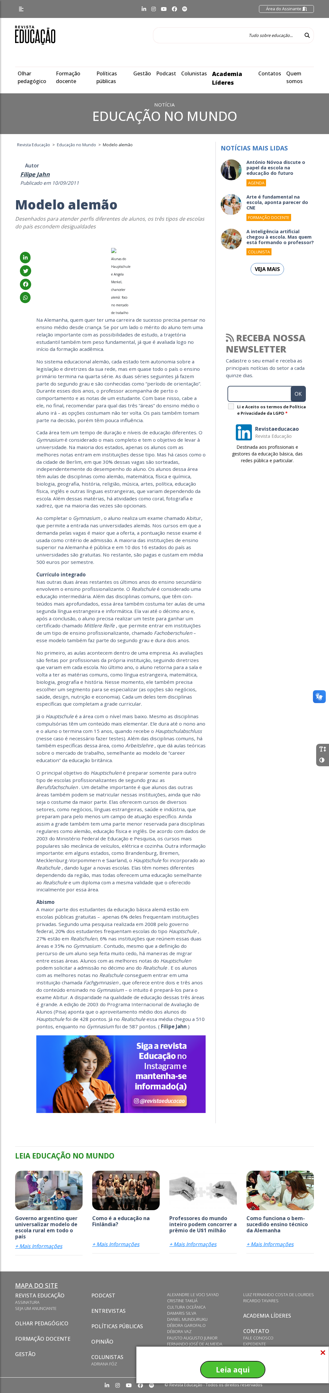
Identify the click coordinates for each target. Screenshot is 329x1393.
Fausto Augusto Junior (192, 1338)
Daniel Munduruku (187, 1319)
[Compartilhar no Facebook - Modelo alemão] (25, 284)
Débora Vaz (179, 1331)
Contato (256, 1331)
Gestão (142, 73)
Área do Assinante (284, 9)
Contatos (269, 73)
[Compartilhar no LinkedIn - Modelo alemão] (25, 257)
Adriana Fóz (104, 1364)
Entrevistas (108, 1310)
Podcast (166, 73)
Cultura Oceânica (186, 1307)
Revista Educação (40, 1295)
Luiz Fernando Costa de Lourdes (278, 1294)
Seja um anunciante (36, 1308)
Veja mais (267, 269)
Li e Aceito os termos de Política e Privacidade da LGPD (271, 410)
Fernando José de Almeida (194, 1344)
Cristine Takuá (182, 1301)
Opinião (102, 1341)
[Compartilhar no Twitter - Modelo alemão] (25, 271)
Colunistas (194, 73)
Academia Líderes (267, 1315)
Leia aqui (233, 1369)
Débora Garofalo (186, 1325)
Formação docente (42, 1338)
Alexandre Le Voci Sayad (193, 1294)
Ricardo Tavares (261, 1301)
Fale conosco (258, 1338)
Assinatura (27, 1302)
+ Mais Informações (38, 1246)
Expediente (254, 1344)
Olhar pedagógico (41, 1323)
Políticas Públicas (117, 1326)
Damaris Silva (181, 1313)
